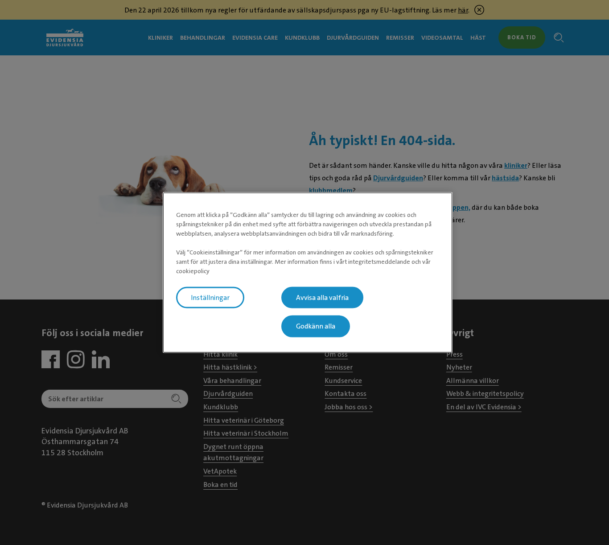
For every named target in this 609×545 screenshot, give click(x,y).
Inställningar (210, 297)
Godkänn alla (315, 326)
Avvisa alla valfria (322, 297)
